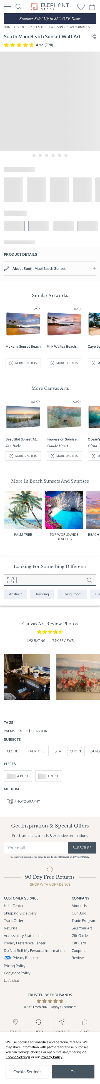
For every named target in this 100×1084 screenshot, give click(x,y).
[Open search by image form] (10, 580)
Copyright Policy (17, 972)
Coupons (79, 950)
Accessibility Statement (23, 935)
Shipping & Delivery (20, 913)
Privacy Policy (51, 1057)
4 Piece (23, 776)
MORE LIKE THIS (26, 363)
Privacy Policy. (81, 856)
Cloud (13, 751)
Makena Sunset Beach (23, 346)
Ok (73, 1071)
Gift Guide (80, 935)
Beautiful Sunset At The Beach (21, 439)
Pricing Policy (14, 965)
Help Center (14, 905)
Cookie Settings (18, 1057)
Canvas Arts (56, 388)
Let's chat (11, 980)
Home (8, 27)
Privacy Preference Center (25, 943)
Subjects (23, 27)
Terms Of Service (60, 856)
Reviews (78, 957)
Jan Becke (13, 446)
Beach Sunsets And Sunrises (69, 27)
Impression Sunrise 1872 (62, 439)
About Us (79, 905)
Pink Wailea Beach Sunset (61, 346)
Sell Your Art (82, 928)
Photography (27, 801)
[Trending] (42, 594)
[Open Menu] (7, 6)
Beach (38, 27)
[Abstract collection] (15, 594)
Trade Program (84, 920)
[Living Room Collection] (72, 594)
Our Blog (79, 913)
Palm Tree (23, 534)
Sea (58, 751)
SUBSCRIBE (81, 847)
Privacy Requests (26, 957)
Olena (92, 446)
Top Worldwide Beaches (64, 536)
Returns (10, 928)
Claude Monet (57, 446)
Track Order (13, 920)
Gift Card (79, 943)
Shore (76, 751)
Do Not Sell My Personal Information (34, 950)
